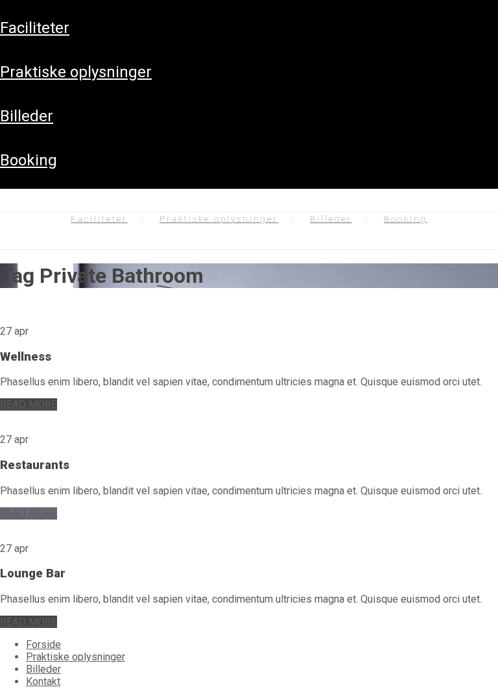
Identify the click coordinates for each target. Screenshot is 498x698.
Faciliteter (34, 28)
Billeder (26, 116)
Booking (28, 160)
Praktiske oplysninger (76, 72)
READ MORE (28, 404)
